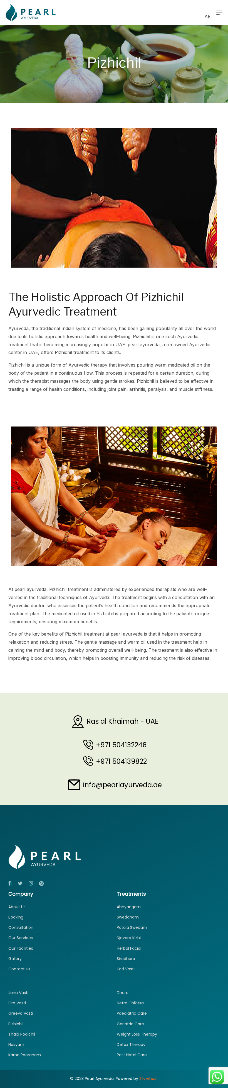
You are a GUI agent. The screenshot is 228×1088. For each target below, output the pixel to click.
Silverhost (148, 1078)
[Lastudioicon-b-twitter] (20, 883)
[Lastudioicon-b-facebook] (9, 883)
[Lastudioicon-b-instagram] (30, 883)
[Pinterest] (41, 883)
